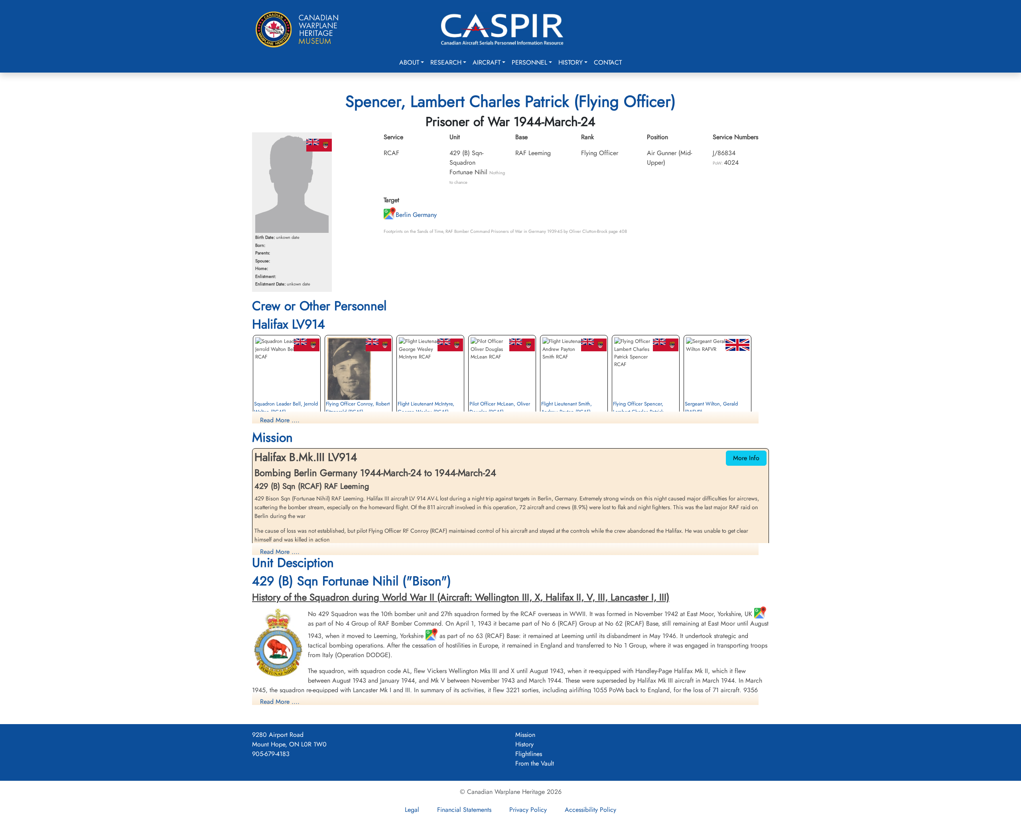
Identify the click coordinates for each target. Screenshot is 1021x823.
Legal (412, 809)
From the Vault (534, 763)
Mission (525, 734)
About (409, 62)
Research (445, 62)
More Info (746, 458)
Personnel (529, 62)
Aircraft (487, 62)
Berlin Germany (416, 214)
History (570, 62)
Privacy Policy (528, 809)
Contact (608, 62)
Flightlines (528, 753)
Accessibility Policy (590, 809)
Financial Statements (464, 809)
